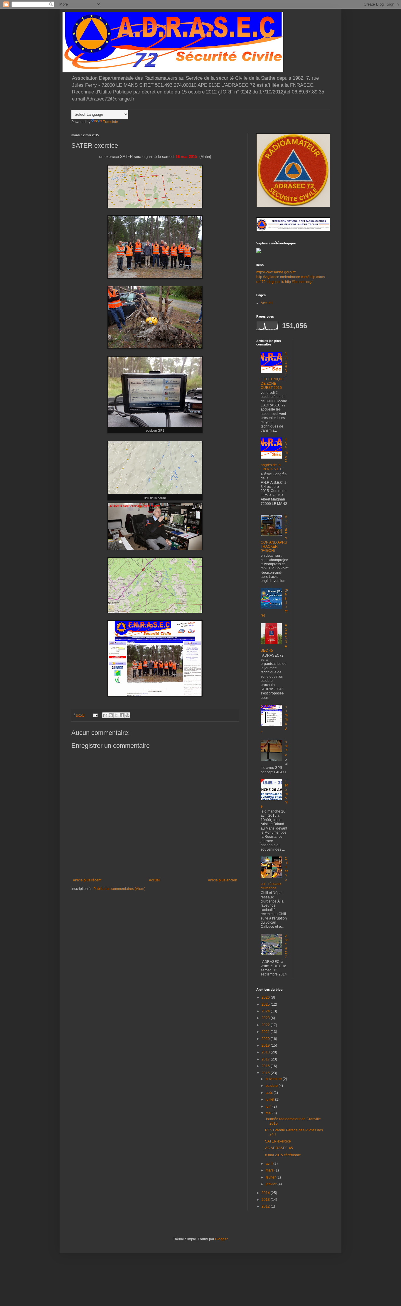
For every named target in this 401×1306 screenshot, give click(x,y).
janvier (271, 1184)
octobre (272, 1086)
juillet (270, 1099)
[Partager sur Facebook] (122, 715)
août (270, 1093)
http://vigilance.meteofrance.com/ (282, 277)
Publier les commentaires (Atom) (119, 889)
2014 (266, 1193)
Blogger (221, 1239)
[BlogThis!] (111, 715)
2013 (266, 1200)
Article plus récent (87, 880)
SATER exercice (278, 1141)
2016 (266, 1066)
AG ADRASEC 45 (279, 1148)
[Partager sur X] (116, 715)
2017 (266, 1059)
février (271, 1177)
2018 (266, 1052)
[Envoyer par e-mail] (105, 715)
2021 (266, 1032)
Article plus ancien (222, 880)
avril (269, 1164)
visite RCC (286, 946)
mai (269, 1113)
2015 (266, 1073)
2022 (266, 1025)
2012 (266, 1206)
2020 (266, 1039)
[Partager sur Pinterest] (127, 715)
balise (286, 748)
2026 (266, 997)
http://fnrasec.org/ (298, 282)
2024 (266, 1011)
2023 (266, 1018)
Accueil (155, 880)
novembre (274, 1079)
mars (270, 1170)
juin (269, 1106)
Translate (110, 122)
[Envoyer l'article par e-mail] (95, 715)
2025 (266, 1004)
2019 (266, 1045)
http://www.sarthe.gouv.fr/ (276, 272)
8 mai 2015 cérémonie (283, 1155)
